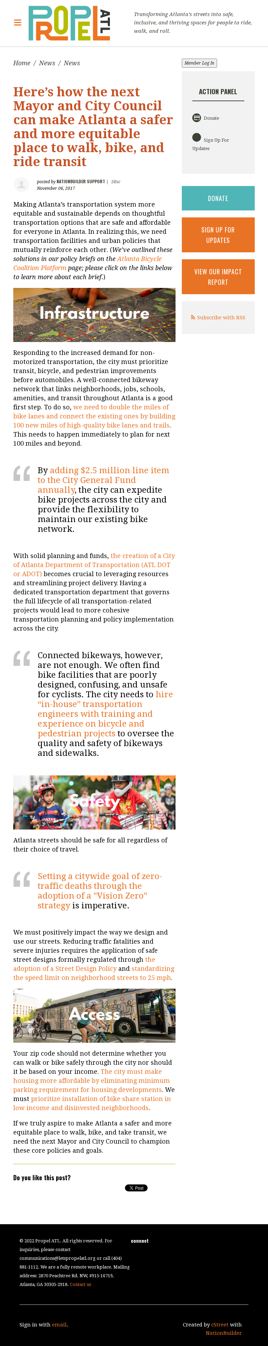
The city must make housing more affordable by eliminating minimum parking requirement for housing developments (91, 1080)
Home (21, 63)
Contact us (80, 1284)
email (59, 1325)
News (47, 63)
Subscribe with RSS (221, 317)
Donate (211, 118)
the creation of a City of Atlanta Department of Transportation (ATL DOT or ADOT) (94, 565)
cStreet (220, 1325)
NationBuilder (224, 1333)
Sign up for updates (218, 235)
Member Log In (199, 63)
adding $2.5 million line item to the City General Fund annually (103, 480)
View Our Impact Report (218, 277)
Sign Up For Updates (210, 144)
